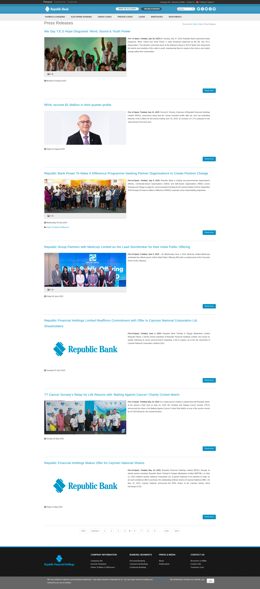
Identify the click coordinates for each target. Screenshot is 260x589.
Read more (209, 91)
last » (177, 531)
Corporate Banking (138, 567)
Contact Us (190, 2)
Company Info (165, 2)
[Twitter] (202, 9)
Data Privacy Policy (161, 579)
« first (83, 531)
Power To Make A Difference (57, 227)
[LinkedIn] (214, 9)
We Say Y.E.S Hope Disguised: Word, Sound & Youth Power (87, 31)
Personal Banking (137, 561)
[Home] (57, 9)
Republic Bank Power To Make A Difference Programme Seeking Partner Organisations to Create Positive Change (126, 173)
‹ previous (95, 531)
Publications (164, 564)
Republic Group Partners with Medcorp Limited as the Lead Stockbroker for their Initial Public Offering (117, 247)
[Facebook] (198, 9)
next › (167, 531)
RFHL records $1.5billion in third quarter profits (77, 105)
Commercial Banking (139, 564)
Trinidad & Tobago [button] (206, 2)
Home (195, 24)
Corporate (72, 2)
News (200, 24)
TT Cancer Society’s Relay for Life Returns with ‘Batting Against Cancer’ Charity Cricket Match (112, 394)
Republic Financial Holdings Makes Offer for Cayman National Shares (94, 463)
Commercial (59, 2)
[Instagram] (210, 9)
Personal (48, 2)
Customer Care (197, 567)
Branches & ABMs (178, 2)
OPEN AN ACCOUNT (127, 9)
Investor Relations (98, 564)
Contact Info (196, 564)
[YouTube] (206, 9)
